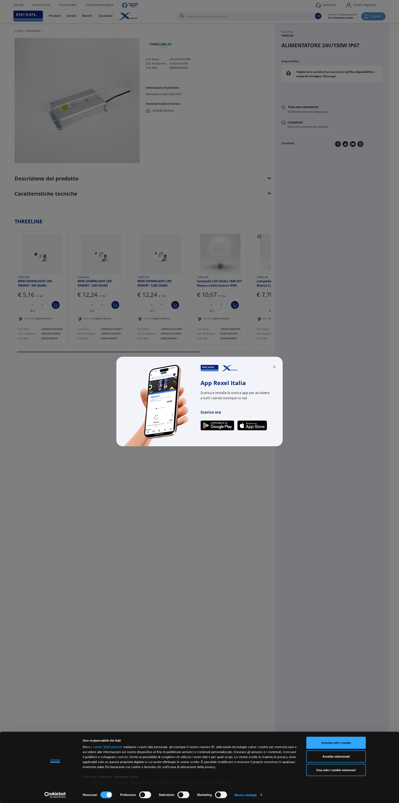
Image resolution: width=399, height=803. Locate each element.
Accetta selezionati (336, 756)
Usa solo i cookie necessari (336, 770)
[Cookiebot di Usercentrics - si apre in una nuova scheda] (55, 795)
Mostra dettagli (246, 795)
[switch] (145, 794)
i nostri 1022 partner (107, 747)
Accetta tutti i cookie (336, 743)
